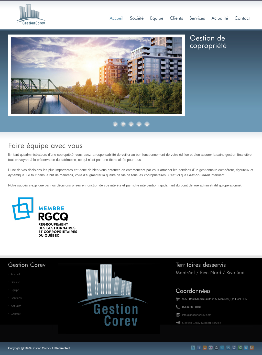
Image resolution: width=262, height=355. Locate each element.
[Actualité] (220, 17)
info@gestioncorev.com (196, 314)
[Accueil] (117, 17)
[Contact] (242, 17)
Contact (15, 313)
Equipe (15, 290)
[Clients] (176, 17)
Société (15, 282)
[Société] (137, 17)
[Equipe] (156, 17)
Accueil (15, 274)
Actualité (16, 305)
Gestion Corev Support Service (201, 322)
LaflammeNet (61, 348)
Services (16, 297)
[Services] (197, 17)
